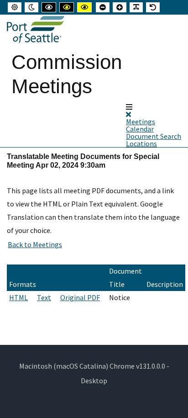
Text (44, 297)
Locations (141, 143)
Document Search (153, 136)
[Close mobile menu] (128, 114)
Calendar (140, 128)
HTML (18, 297)
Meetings (140, 121)
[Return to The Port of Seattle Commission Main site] (35, 29)
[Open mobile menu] (129, 106)
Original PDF (80, 297)
